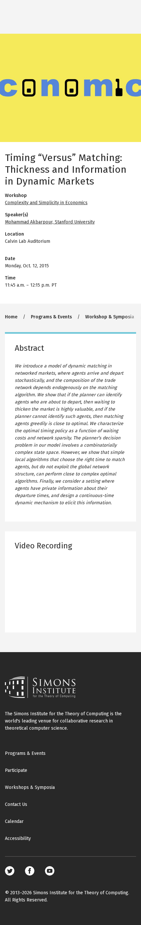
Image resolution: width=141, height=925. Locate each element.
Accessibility (18, 838)
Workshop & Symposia (109, 317)
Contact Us (16, 804)
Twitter (9, 871)
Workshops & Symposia (30, 787)
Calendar (14, 821)
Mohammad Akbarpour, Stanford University (50, 222)
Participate (16, 770)
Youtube (49, 871)
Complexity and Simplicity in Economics (46, 202)
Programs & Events (51, 317)
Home (11, 317)
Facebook (29, 871)
